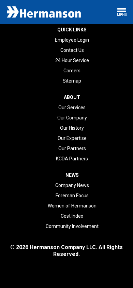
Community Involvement (72, 226)
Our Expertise (72, 138)
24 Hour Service (72, 60)
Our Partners (72, 148)
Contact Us (72, 50)
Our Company (72, 117)
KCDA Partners (72, 158)
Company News (72, 185)
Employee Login (72, 40)
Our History (72, 128)
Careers (71, 70)
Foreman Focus (72, 195)
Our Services (72, 107)
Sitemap (72, 81)
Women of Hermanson (72, 205)
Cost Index (72, 216)
